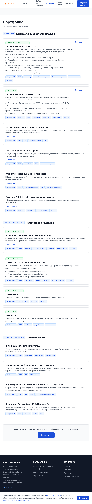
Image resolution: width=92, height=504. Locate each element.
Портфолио (50, 3)
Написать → (46, 435)
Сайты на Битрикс (40, 472)
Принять (83, 498)
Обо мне (60, 3)
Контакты (69, 3)
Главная (67, 466)
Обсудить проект (83, 4)
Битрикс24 (28, 3)
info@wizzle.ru (8, 487)
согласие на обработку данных (16, 501)
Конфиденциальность (73, 476)
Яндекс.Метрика (53, 495)
